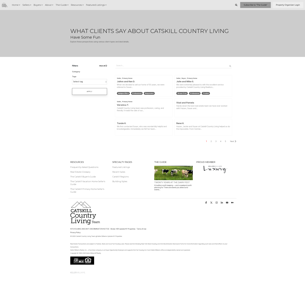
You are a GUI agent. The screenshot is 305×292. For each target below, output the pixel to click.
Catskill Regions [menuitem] (120, 177)
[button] (206, 202)
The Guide (61, 5)
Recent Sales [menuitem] (118, 172)
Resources (76, 5)
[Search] (236, 5)
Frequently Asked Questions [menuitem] (84, 167)
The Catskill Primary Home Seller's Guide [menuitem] (87, 190)
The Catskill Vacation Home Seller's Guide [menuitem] (88, 182)
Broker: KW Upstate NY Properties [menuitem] (123, 229)
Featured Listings (95, 5)
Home (15, 5)
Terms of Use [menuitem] (141, 229)
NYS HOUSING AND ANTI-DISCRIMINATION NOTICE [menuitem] (89, 229)
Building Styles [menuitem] (119, 181)
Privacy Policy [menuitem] (75, 232)
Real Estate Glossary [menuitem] (80, 172)
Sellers (26, 5)
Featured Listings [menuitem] (121, 167)
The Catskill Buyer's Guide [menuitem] (83, 177)
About (48, 5)
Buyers (37, 5)
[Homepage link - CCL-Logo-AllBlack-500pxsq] (85, 225)
